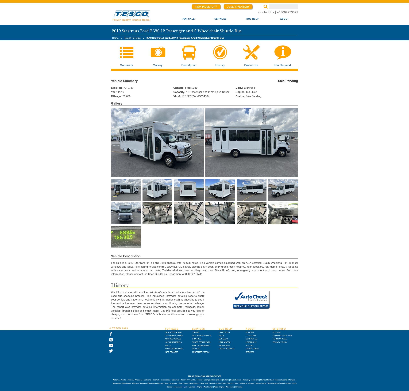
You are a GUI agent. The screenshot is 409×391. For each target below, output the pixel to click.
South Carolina (285, 383)
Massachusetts (281, 379)
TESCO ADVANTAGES (174, 348)
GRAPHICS (196, 338)
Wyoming (238, 386)
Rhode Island (273, 383)
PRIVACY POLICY (280, 342)
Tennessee (178, 386)
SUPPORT (196, 348)
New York (204, 383)
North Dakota (227, 383)
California (147, 379)
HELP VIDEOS (224, 342)
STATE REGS (224, 332)
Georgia (207, 379)
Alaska (123, 379)
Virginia (199, 386)
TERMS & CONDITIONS (282, 335)
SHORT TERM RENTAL (201, 342)
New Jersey (183, 383)
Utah (185, 386)
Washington (208, 386)
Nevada (160, 383)
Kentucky (246, 379)
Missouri (135, 383)
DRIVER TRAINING (226, 348)
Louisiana (255, 379)
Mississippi (126, 383)
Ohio (236, 383)
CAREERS (250, 352)
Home (115, 37)
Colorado (156, 379)
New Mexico (194, 383)
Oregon (251, 383)
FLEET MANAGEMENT (201, 345)
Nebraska (152, 383)
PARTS (168, 345)
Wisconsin (230, 386)
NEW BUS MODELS (173, 338)
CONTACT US (251, 338)
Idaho (213, 379)
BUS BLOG (223, 338)
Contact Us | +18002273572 (278, 12)
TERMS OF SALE (280, 338)
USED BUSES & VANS (174, 335)
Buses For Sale (132, 37)
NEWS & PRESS (252, 348)
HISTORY (250, 345)
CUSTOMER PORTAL (200, 352)
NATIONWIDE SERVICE (201, 335)
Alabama (116, 379)
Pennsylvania (261, 383)
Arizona (131, 379)
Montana (143, 383)
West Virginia (219, 386)
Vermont (192, 386)
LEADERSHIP (251, 342)
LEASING (196, 332)
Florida (199, 379)
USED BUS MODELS (173, 342)
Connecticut (165, 379)
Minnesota (117, 383)
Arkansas (139, 379)
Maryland (270, 379)
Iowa (232, 379)
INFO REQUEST (171, 352)
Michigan (291, 379)
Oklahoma (243, 383)
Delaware (175, 379)
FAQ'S (221, 335)
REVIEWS (250, 332)
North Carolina (215, 383)
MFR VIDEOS (224, 345)
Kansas (238, 379)
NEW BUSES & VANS (173, 332)
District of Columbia (188, 379)
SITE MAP (277, 332)
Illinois (219, 379)
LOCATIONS (251, 335)
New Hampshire (171, 383)
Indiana (226, 379)
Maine (262, 379)
